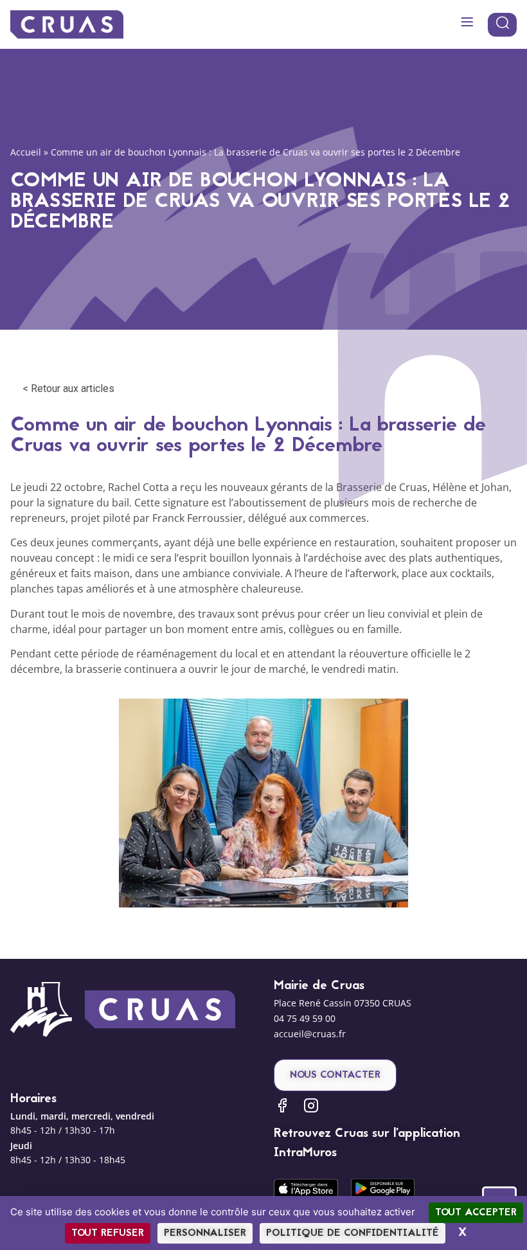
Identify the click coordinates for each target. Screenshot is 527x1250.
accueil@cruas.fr (310, 1034)
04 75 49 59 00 (304, 1018)
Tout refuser (107, 1233)
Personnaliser (205, 1233)
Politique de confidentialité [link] (352, 1233)
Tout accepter (476, 1212)
